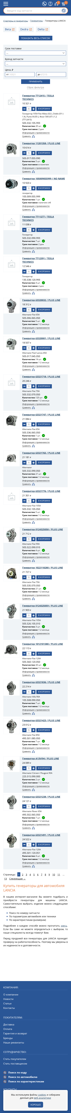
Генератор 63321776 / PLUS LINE (41, 491)
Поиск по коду (17, 1072)
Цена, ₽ (9, 70)
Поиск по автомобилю (22, 1077)
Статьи (7, 1003)
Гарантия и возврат (15, 1033)
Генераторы (36, 20)
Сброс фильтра (35, 87)
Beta (8, 29)
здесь (64, 925)
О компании (10, 994)
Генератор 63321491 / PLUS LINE (41, 835)
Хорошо (35, 1104)
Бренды (8, 1038)
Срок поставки (13, 48)
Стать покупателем (14, 1059)
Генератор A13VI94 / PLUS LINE (40, 758)
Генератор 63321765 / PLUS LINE (41, 452)
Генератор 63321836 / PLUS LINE (41, 682)
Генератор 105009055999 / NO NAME (43, 178)
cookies (42, 1094)
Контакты (9, 1008)
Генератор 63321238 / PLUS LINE (41, 796)
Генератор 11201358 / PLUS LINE (41, 143)
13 (5, 878)
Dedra (24, 29)
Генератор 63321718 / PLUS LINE (41, 376)
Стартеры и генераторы (15, 20)
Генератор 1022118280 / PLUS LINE (42, 567)
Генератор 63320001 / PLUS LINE (41, 338)
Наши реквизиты (13, 1042)
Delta (41, 29)
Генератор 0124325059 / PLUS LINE (42, 605)
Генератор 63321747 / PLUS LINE (41, 414)
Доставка (8, 1024)
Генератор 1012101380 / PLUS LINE (42, 643)
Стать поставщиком (15, 1063)
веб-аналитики (42, 1097)
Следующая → (17, 878)
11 (58, 874)
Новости (8, 999)
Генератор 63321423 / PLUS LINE (41, 720)
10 (53, 874)
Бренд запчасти (14, 59)
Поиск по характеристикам (26, 1081)
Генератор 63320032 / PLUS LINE (41, 300)
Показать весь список (35, 38)
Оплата (7, 1029)
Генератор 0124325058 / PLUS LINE (42, 529)
